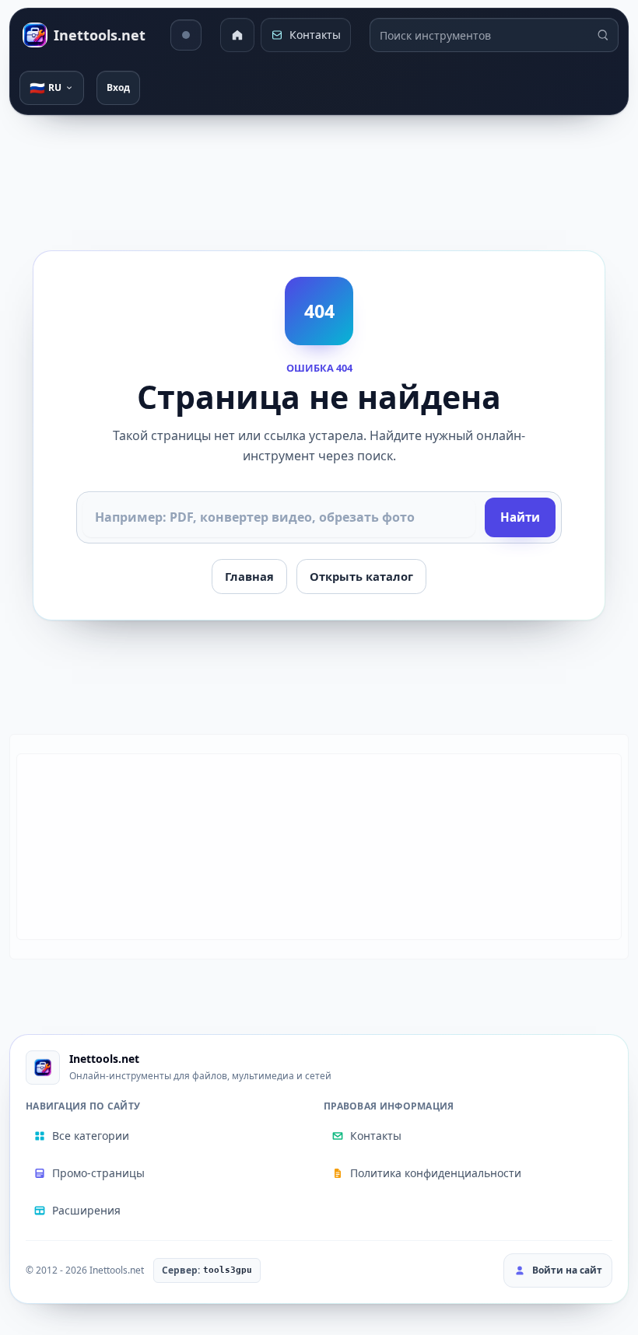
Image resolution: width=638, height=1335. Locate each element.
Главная (249, 576)
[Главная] (237, 35)
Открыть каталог (361, 576)
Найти (520, 517)
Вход (118, 87)
